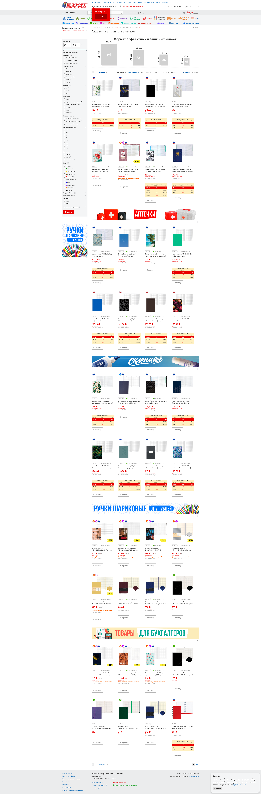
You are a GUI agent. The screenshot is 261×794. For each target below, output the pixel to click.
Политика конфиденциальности (72, 790)
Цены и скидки (137, 2)
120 (67, 143)
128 (67, 146)
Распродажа (115, 23)
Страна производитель (70, 207)
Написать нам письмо (98, 785)
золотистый (71, 171)
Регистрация (131, 13)
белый (69, 166)
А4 (67, 88)
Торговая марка (68, 66)
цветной (70, 188)
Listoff (68, 82)
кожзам (68, 107)
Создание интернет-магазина (178, 776)
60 (67, 130)
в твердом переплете (73, 118)
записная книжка (72, 60)
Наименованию (132, 72)
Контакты (95, 788)
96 (67, 138)
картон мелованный (73, 105)
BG (67, 69)
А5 (67, 91)
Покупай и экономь (130, 23)
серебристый (72, 180)
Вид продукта (67, 55)
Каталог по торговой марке (71, 779)
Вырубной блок (68, 193)
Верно (101, 16)
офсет (68, 110)
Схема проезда (96, 782)
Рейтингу (155, 72)
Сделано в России (146, 23)
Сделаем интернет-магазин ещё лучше (125, 785)
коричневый (71, 174)
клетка (68, 154)
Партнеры (65, 785)
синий (69, 182)
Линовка (66, 152)
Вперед (102, 72)
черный (70, 190)
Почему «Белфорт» (162, 2)
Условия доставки (109, 2)
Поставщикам (66, 787)
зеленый (70, 169)
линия (68, 157)
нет (67, 204)
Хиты (105, 23)
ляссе (68, 201)
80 (67, 135)
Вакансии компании (119, 782)
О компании (66, 782)
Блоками (187, 72)
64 (67, 132)
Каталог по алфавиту (69, 776)
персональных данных (239, 785)
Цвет (64, 163)
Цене (142, 72)
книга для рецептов (72, 63)
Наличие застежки (69, 195)
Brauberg (69, 74)
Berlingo (69, 71)
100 (67, 140)
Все (197, 764)
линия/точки (70, 160)
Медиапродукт (194, 776)
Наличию (148, 72)
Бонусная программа (124, 2)
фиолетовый (71, 185)
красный (70, 177)
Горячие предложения (70, 52)
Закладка (66, 198)
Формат (65, 85)
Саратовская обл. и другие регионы (103, 6)
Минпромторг (69, 23)
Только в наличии (170, 72)
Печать (197, 27)
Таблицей (196, 72)
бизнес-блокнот (71, 57)
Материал (66, 96)
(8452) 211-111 (117, 773)
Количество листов (69, 127)
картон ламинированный (74, 102)
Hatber (68, 80)
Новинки (95, 23)
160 (67, 149)
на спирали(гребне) (72, 124)
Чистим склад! (83, 23)
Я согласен (217, 789)
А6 (67, 93)
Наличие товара (149, 2)
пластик (69, 113)
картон (68, 99)
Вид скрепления (68, 116)
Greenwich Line (71, 77)
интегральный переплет (74, 121)
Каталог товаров (71, 13)
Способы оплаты (97, 2)
